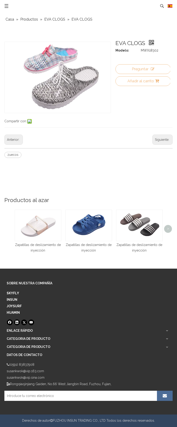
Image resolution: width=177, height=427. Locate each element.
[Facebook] (10, 322)
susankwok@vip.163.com (25, 371)
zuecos (12, 155)
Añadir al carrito (140, 81)
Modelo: (122, 50)
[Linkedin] (17, 322)
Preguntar (140, 69)
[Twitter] (24, 322)
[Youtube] (31, 322)
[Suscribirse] (165, 396)
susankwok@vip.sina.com (25, 377)
